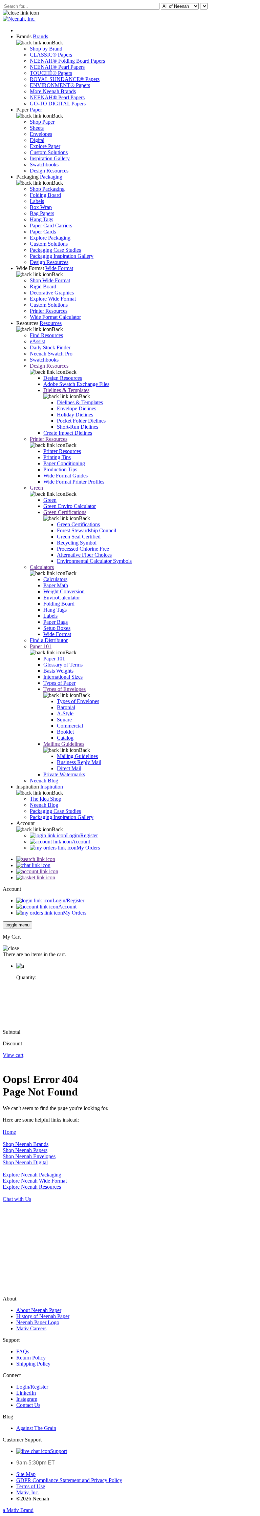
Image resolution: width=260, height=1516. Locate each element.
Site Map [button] (26, 1474)
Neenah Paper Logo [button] (37, 1322)
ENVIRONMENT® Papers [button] (60, 85)
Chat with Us (17, 1199)
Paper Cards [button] (43, 231)
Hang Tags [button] (41, 219)
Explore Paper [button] (45, 146)
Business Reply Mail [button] (79, 762)
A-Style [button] (65, 713)
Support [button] (58, 1451)
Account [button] (81, 841)
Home (9, 1132)
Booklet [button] (65, 732)
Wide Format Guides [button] (65, 475)
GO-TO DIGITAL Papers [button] (58, 103)
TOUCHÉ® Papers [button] (51, 73)
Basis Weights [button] (58, 671)
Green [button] (36, 488)
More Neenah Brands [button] (53, 91)
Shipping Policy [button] (33, 1364)
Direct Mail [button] (69, 768)
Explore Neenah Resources (32, 1187)
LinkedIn (26, 1393)
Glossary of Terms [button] (63, 665)
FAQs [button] (22, 1351)
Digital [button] (37, 140)
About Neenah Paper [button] (38, 1310)
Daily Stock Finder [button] (50, 347)
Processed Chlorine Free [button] (83, 549)
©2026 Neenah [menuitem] (32, 1498)
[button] (21, 13)
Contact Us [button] (28, 1405)
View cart (13, 1055)
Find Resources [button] (46, 335)
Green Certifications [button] (64, 512)
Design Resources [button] (49, 170)
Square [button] (64, 719)
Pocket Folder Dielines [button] (81, 421)
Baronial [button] (66, 707)
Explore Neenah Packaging (32, 1174)
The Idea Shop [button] (45, 799)
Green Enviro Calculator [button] (69, 506)
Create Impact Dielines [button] (67, 433)
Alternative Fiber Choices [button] (84, 555)
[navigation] (17, 924)
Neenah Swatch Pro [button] (51, 353)
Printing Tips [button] (57, 457)
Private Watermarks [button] (64, 774)
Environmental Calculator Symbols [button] (94, 561)
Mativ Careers (31, 1328)
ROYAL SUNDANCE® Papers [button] (65, 79)
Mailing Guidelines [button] (63, 744)
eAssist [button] (37, 341)
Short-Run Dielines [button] (77, 427)
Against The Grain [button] (36, 1428)
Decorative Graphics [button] (52, 292)
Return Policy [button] (31, 1357)
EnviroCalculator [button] (61, 597)
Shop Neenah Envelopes (29, 1156)
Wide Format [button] (57, 634)
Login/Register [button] (82, 835)
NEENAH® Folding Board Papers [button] (67, 61)
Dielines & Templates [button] (66, 390)
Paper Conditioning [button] (64, 463)
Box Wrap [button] (41, 207)
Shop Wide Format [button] (50, 280)
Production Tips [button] (60, 469)
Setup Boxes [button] (56, 628)
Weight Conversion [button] (64, 591)
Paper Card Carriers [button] (51, 225)
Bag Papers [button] (42, 213)
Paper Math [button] (55, 585)
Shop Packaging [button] (47, 189)
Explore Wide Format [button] (53, 299)
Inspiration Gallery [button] (50, 158)
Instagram (26, 1399)
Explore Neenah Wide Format (35, 1181)
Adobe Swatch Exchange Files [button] (76, 384)
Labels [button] (37, 201)
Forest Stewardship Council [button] (86, 530)
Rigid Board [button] (43, 286)
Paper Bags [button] (55, 622)
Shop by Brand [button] (46, 49)
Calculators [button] (42, 567)
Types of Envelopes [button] (64, 689)
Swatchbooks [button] (44, 164)
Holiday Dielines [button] (75, 414)
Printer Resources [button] (48, 311)
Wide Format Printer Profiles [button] (73, 482)
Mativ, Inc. (27, 1492)
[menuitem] (136, 70)
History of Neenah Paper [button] (42, 1316)
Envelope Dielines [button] (76, 408)
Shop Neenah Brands (25, 1144)
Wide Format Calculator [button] (55, 317)
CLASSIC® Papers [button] (51, 55)
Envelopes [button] (41, 134)
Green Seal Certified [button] (79, 536)
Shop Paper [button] (42, 122)
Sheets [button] (37, 128)
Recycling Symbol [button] (76, 543)
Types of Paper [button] (59, 683)
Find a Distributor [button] (49, 640)
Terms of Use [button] (30, 1486)
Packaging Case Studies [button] (55, 250)
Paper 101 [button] (40, 646)
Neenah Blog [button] (44, 780)
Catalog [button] (65, 738)
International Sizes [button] (63, 677)
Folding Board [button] (45, 195)
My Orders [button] (88, 848)
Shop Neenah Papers (25, 1150)
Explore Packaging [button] (50, 238)
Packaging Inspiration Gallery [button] (61, 256)
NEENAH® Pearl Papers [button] (57, 67)
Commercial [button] (70, 726)
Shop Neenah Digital (25, 1162)
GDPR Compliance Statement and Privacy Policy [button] (69, 1480)
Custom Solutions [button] (49, 152)
